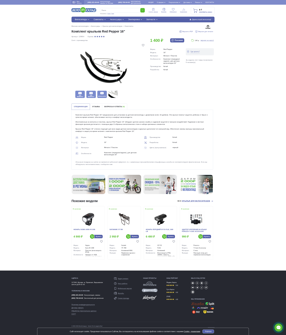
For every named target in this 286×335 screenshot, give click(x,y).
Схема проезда (123, 298)
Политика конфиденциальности (83, 305)
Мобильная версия (125, 288)
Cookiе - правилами (192, 331)
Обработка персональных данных (84, 311)
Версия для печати (205, 31)
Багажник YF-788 (116, 229)
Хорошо (208, 331)
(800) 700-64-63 (77, 298)
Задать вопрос (123, 278)
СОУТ (74, 314)
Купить (99, 236)
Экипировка (134, 19)
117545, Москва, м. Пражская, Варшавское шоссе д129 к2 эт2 (87, 283)
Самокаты (98, 19)
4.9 (176, 299)
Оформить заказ (205, 12)
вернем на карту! (207, 40)
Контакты (209, 2)
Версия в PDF (187, 31)
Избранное (173, 12)
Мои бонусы (79, 2)
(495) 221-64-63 (77, 295)
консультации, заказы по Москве (100, 2)
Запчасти (150, 19)
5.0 (176, 285)
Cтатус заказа (153, 12)
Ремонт (197, 2)
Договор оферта (77, 308)
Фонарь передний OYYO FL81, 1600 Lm (159, 230)
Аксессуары (116, 19)
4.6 (176, 292)
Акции (151, 2)
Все (194, 201)
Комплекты (129, 26)
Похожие (178, 40)
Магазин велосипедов (80, 26)
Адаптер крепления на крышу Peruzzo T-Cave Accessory (194, 230)
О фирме (160, 2)
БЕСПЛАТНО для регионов (129, 2)
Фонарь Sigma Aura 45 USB (84, 229)
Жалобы (163, 12)
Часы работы (122, 283)
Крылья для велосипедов (112, 26)
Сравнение (183, 12)
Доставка (186, 2)
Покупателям (173, 2)
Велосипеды (81, 19)
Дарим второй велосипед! (201, 19)
